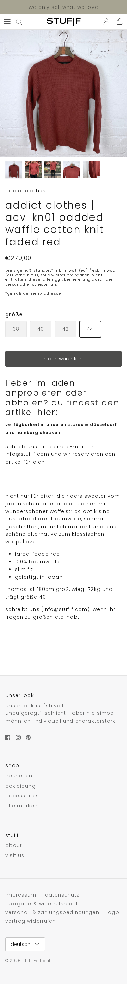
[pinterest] (28, 737)
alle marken (21, 805)
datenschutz (62, 894)
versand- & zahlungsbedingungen (52, 912)
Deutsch (20, 944)
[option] (63, 93)
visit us (14, 855)
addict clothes (25, 190)
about (13, 845)
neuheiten (19, 775)
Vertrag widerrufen (30, 921)
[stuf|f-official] (64, 22)
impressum (20, 894)
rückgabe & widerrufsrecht (41, 903)
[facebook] (7, 737)
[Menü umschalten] (7, 21)
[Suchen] (22, 21)
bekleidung (20, 786)
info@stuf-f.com (27, 454)
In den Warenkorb (64, 358)
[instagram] (18, 737)
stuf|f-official (36, 960)
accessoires (22, 795)
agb (113, 912)
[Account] (104, 21)
